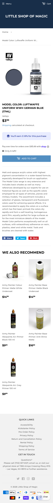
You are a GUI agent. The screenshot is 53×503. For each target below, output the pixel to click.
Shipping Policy (26, 446)
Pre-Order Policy (26, 432)
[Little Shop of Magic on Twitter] (18, 479)
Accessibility (26, 425)
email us (33, 463)
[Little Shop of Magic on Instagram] (28, 479)
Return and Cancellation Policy (26, 439)
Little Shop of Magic (26, 16)
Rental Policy (26, 442)
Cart (48, 4)
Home (5, 32)
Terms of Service (27, 449)
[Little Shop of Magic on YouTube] (33, 479)
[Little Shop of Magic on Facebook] (23, 479)
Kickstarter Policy (26, 428)
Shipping (6, 125)
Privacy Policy (26, 435)
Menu (8, 4)
